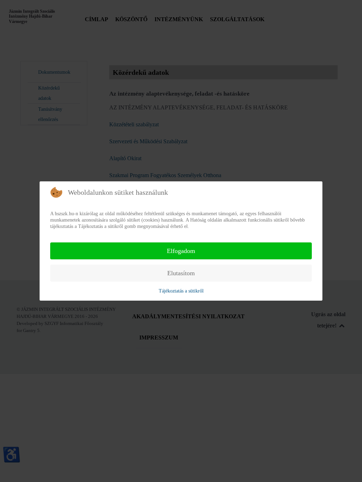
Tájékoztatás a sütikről (181, 291)
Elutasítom (181, 273)
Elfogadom (181, 250)
